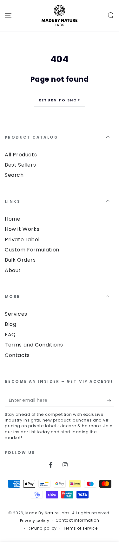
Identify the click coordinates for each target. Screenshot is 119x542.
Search (14, 175)
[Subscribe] (110, 401)
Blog (10, 324)
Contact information (77, 520)
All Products (21, 154)
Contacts (17, 355)
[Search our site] (110, 15)
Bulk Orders (20, 260)
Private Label (22, 239)
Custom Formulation (32, 249)
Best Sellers (20, 164)
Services (16, 314)
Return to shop (59, 100)
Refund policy (42, 528)
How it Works (22, 229)
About (13, 270)
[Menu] (8, 15)
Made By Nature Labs (47, 513)
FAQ (10, 334)
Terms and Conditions (34, 344)
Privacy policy (34, 520)
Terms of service (80, 528)
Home (12, 219)
